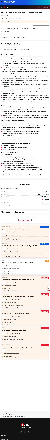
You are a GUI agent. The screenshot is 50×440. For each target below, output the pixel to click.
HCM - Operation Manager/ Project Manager (14, 416)
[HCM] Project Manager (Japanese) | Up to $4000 (17, 229)
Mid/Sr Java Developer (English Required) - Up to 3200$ (19, 246)
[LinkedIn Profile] (22, 432)
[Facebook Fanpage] (25, 432)
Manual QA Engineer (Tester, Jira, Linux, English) (17, 347)
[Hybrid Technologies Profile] (4, 232)
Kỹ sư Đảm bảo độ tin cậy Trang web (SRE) (13, 305)
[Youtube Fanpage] (28, 432)
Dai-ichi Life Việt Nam (11, 265)
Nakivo (7, 350)
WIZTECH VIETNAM (25, 185)
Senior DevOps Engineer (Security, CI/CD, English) (17, 262)
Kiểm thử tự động (8, 322)
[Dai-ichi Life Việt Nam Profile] (4, 265)
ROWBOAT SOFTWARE (11, 282)
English (13, 37)
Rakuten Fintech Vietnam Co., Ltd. (13, 248)
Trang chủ (4, 413)
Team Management (20, 37)
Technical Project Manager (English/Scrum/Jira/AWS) (18, 279)
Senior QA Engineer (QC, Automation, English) (16, 313)
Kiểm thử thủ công (8, 356)
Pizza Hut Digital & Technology (13, 299)
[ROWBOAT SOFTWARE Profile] (4, 282)
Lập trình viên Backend (9, 254)
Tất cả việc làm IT (7, 415)
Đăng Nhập (46, 7)
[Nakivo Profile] (4, 350)
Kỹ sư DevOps (7, 271)
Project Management (6, 37)
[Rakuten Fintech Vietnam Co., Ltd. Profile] (4, 248)
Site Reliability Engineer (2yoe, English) (14, 330)
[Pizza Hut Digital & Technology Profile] (4, 299)
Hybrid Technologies (10, 232)
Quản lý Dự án (7, 238)
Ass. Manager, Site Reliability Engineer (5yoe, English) (18, 296)
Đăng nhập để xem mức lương (12, 18)
